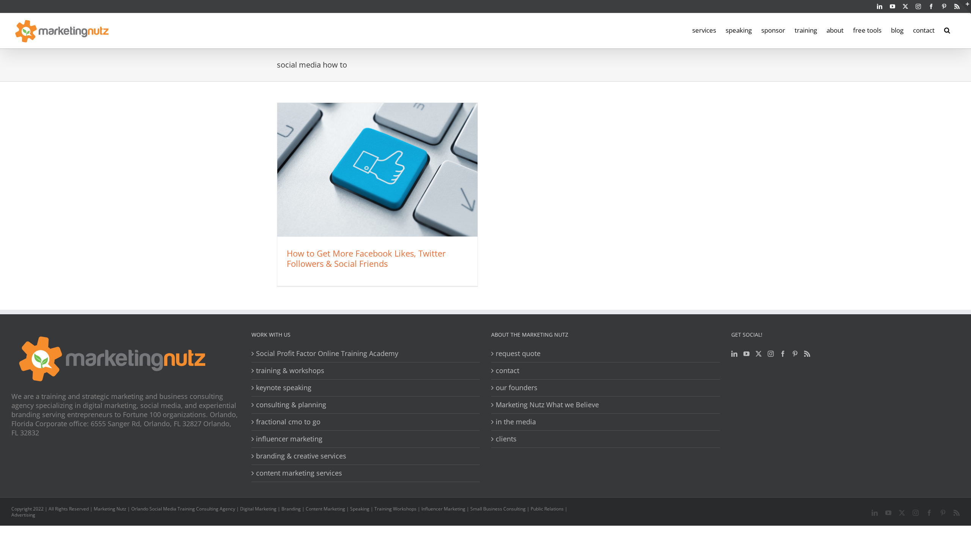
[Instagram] (771, 354)
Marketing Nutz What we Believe (547, 404)
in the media (516, 422)
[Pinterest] (795, 354)
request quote (518, 353)
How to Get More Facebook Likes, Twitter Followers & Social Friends (366, 258)
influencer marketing (289, 439)
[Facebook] (783, 354)
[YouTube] (746, 354)
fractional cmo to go (288, 422)
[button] (947, 29)
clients (506, 439)
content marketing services (299, 473)
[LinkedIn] (734, 354)
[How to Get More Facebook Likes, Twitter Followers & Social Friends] (377, 169)
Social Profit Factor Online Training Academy (327, 353)
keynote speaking (283, 387)
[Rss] (807, 354)
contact (507, 370)
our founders (516, 387)
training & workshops (290, 370)
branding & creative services (301, 456)
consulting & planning (291, 404)
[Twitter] (759, 354)
